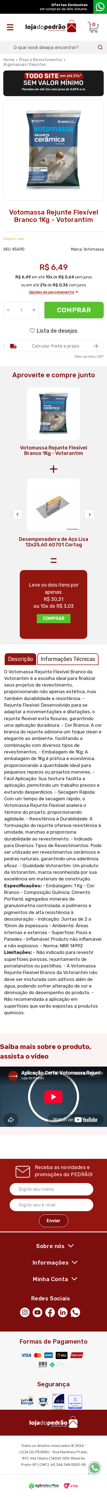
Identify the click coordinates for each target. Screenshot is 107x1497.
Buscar (100, 47)
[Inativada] (58, 1401)
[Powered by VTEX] (71, 1485)
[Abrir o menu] (11, 27)
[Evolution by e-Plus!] (44, 1485)
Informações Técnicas (68, 659)
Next (89, 514)
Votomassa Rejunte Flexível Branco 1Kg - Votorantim (53, 450)
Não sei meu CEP (89, 356)
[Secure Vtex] (43, 1402)
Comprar (74, 310)
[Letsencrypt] (27, 1400)
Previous (17, 514)
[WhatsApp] (77, 1312)
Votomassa (93, 249)
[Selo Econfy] (75, 1402)
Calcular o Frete (53, 346)
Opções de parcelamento (51, 292)
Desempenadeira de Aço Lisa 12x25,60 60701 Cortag (53, 542)
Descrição (20, 659)
